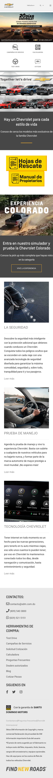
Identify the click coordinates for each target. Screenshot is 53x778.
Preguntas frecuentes (27, 720)
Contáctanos (11, 720)
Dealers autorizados (17, 665)
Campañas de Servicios (19, 643)
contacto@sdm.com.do (22, 604)
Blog (8, 671)
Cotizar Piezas (14, 676)
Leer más (9, 378)
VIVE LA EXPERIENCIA (26, 268)
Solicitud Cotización (16, 649)
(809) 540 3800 (17, 611)
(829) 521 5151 (17, 617)
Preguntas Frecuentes (18, 660)
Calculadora (12, 654)
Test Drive (11, 638)
